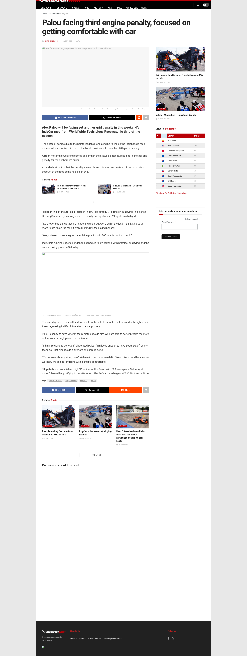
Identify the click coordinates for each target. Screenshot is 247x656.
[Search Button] (198, 5)
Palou (93, 381)
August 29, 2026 (163, 82)
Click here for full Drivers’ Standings (172, 193)
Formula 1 (45, 8)
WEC (110, 8)
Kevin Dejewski (51, 41)
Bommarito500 (55, 381)
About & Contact (77, 638)
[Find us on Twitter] (173, 638)
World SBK (132, 8)
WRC (87, 8)
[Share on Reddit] (139, 117)
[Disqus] (95, 505)
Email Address (169, 222)
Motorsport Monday (112, 638)
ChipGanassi (71, 381)
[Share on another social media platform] (146, 117)
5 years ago (67, 41)
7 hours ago (123, 445)
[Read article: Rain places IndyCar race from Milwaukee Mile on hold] (48, 189)
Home (44, 14)
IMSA (119, 8)
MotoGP (98, 8)
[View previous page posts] (93, 202)
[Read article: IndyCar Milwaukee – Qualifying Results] (104, 189)
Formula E (61, 8)
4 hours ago (63, 192)
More (144, 8)
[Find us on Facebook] (168, 638)
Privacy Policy (94, 638)
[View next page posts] (98, 202)
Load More (95, 455)
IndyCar (75, 8)
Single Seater (54, 14)
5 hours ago (119, 192)
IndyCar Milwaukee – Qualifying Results (176, 115)
